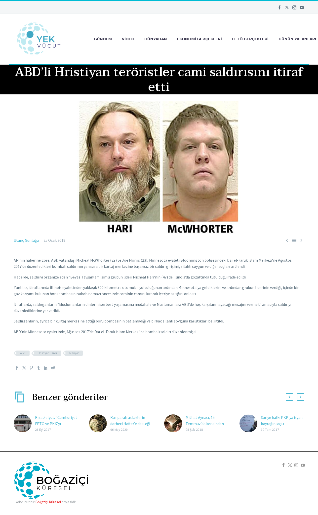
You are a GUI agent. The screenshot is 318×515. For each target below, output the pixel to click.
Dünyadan (155, 39)
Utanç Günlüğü (26, 240)
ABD (23, 353)
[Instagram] (294, 7)
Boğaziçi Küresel (48, 502)
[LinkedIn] (46, 368)
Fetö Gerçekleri (250, 39)
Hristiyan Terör (47, 353)
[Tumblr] (38, 368)
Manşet (74, 353)
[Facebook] (279, 7)
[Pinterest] (31, 368)
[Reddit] (53, 368)
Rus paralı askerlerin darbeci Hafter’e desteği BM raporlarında (130, 423)
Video (128, 39)
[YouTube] (302, 7)
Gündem (103, 39)
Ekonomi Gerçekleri (199, 39)
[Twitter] (287, 7)
